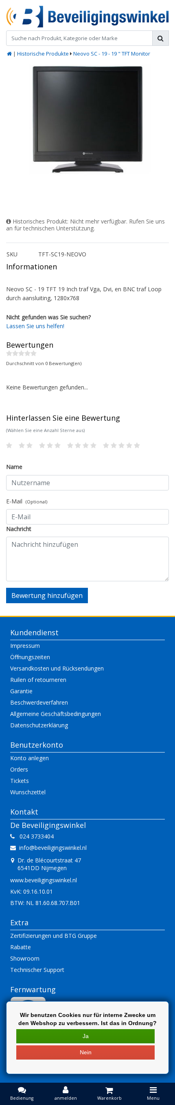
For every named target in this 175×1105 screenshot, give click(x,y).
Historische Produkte (43, 53)
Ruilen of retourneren (38, 680)
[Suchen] (161, 38)
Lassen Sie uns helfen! (35, 326)
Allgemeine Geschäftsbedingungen (55, 714)
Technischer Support (37, 970)
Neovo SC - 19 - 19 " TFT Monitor (111, 53)
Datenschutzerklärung (39, 725)
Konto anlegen (29, 758)
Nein (86, 1052)
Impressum (25, 645)
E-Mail (26, 501)
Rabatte (20, 947)
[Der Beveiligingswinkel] (87, 16)
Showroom (24, 958)
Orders (19, 769)
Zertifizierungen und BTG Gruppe (53, 935)
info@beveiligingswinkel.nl (53, 847)
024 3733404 (34, 836)
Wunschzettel (28, 792)
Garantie (21, 691)
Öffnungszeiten (30, 657)
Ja (86, 1036)
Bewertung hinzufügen (47, 595)
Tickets (19, 781)
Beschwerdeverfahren (39, 702)
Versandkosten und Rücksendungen (57, 668)
